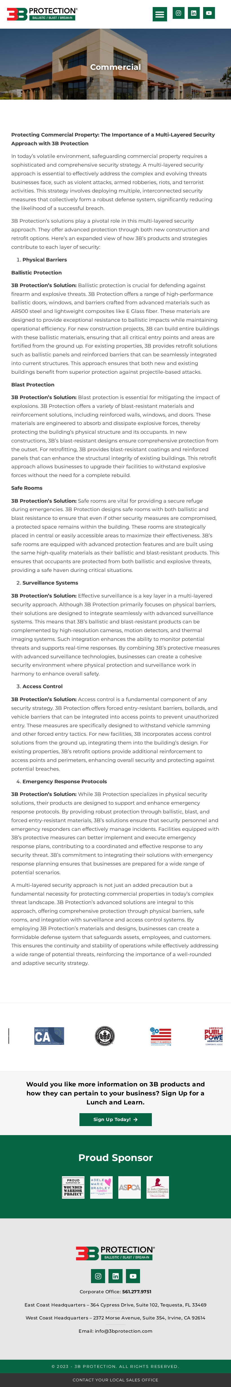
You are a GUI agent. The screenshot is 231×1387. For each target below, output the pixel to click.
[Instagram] (179, 13)
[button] (160, 14)
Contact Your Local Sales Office (115, 1379)
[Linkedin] (194, 13)
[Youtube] (209, 13)
